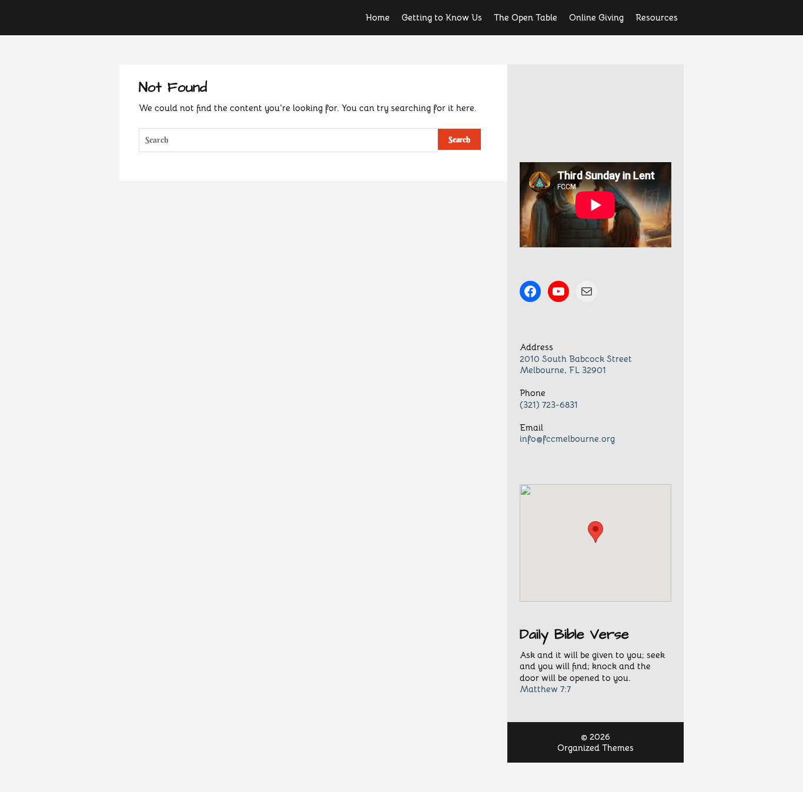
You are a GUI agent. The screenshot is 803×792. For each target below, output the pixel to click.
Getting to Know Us (442, 17)
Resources (656, 17)
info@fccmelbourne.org (567, 438)
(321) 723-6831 (549, 404)
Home (378, 17)
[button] (595, 532)
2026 (600, 736)
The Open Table (525, 17)
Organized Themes (595, 747)
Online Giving (596, 17)
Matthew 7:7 (545, 688)
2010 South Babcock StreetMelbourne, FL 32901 (576, 364)
